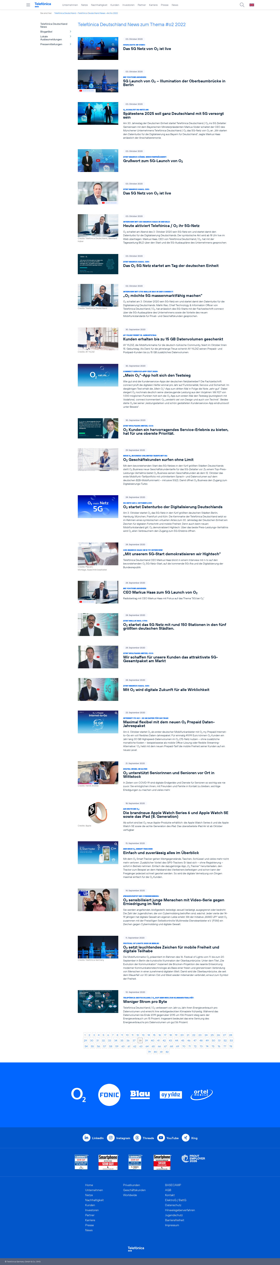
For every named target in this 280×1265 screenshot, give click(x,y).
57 (104, 1046)
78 (230, 1046)
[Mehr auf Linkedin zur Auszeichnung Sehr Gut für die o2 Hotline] (135, 1162)
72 (195, 1046)
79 (149, 1051)
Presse (165, 4)
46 (188, 1040)
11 (132, 1035)
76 (219, 1046)
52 (225, 1040)
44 (176, 1040)
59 (116, 1046)
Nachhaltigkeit (99, 4)
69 (177, 1046)
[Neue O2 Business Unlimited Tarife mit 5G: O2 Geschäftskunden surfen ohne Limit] (153, 466)
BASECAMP (173, 1185)
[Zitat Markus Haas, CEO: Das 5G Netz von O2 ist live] (153, 193)
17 (165, 1035)
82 (167, 1051)
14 (149, 1035)
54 (86, 1046)
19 (176, 1035)
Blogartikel (46, 31)
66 (159, 1046)
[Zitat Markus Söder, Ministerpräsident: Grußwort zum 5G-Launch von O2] (153, 160)
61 (129, 1046)
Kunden (115, 4)
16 (160, 1035)
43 (170, 1040)
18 (170, 1035)
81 (161, 1051)
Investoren (128, 4)
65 (153, 1046)
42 (164, 1040)
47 (195, 1040)
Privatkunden (131, 1185)
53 (231, 1040)
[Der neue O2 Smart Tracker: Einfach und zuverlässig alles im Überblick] (153, 860)
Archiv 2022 (112, 13)
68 (171, 1046)
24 (206, 1035)
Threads (148, 1138)
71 (189, 1046)
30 (91, 1040)
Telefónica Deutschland (65, 13)
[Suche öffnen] (242, 5)
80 (155, 1051)
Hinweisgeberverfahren (180, 1210)
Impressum (172, 1225)
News (175, 4)
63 (141, 1046)
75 (213, 1046)
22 (193, 1035)
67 (165, 1046)
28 (230, 1035)
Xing (194, 1138)
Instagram (123, 1138)
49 (207, 1040)
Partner (142, 4)
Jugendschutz (174, 1215)
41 (158, 1040)
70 (183, 1046)
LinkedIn (98, 1138)
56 (98, 1046)
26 (218, 1035)
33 (109, 1040)
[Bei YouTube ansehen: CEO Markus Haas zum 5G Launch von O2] (153, 592)
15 (154, 1035)
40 (152, 1040)
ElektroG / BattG (175, 1200)
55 (92, 1046)
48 (201, 1040)
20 (182, 1035)
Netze (84, 4)
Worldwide (130, 1195)
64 (147, 1046)
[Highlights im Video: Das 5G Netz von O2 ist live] (153, 48)
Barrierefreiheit (174, 1220)
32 (103, 1040)
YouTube (173, 1138)
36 (128, 1040)
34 (115, 1040)
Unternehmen (70, 4)
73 (201, 1046)
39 (146, 1040)
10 (127, 1035)
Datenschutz (173, 1205)
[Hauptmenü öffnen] (28, 5)
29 (85, 1040)
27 (224, 1035)
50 (213, 1040)
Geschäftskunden (134, 1190)
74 (207, 1046)
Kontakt (170, 1195)
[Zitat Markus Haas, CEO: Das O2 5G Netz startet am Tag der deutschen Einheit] (153, 264)
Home (89, 1185)
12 (138, 1035)
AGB (168, 1190)
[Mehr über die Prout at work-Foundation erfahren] (193, 1162)
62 (134, 1046)
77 (224, 1046)
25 (212, 1035)
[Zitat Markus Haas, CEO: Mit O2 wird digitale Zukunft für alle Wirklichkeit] (153, 689)
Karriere (153, 4)
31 (97, 1040)
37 (134, 1040)
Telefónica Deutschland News (91, 13)
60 (123, 1046)
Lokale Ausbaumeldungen (51, 38)
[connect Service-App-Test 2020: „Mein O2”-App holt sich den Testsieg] (153, 386)
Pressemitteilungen (51, 44)
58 (110, 1046)
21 (188, 1035)
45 (182, 1040)
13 (143, 1035)
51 (219, 1040)
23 (199, 1035)
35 (121, 1040)
